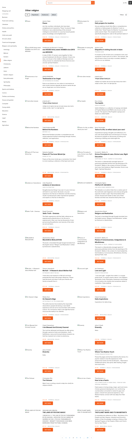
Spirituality (7, 82)
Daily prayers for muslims (104, 23)
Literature (5, 24)
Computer (5, 103)
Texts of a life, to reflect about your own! (110, 129)
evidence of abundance (51, 185)
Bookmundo (9, 2)
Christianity (7, 64)
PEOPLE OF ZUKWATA (103, 185)
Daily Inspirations (101, 299)
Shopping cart (6, 11)
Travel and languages (8, 42)
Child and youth (7, 35)
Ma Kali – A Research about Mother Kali (57, 271)
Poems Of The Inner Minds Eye (54, 154)
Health (4, 31)
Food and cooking (7, 21)
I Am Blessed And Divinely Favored (56, 327)
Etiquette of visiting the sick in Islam (108, 50)
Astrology (6, 49)
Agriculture (5, 125)
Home (4, 7)
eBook (54, 15)
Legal (4, 118)
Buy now (48, 40)
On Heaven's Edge (49, 299)
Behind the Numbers (50, 129)
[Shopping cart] (130, 2)
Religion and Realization (104, 213)
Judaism (6, 67)
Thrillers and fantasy (8, 96)
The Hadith (99, 103)
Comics (4, 93)
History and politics (8, 28)
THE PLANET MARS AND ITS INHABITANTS (111, 412)
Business (4, 17)
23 (87, 438)
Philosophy (7, 85)
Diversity (98, 327)
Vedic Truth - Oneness (51, 213)
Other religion (8, 60)
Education (5, 111)
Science (4, 114)
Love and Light (100, 271)
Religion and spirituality (9, 46)
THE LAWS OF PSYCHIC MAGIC (54, 412)
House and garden (8, 100)
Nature (4, 121)
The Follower (47, 380)
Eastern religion (8, 75)
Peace (45, 23)
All (27, 15)
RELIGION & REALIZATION (52, 240)
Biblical (6, 53)
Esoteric (6, 57)
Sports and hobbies (8, 89)
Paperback (35, 15)
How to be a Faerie (102, 380)
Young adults (6, 107)
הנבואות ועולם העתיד (102, 78)
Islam (5, 71)
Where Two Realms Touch (104, 352)
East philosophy (8, 78)
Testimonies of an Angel (52, 78)
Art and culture (6, 39)
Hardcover (45, 15)
